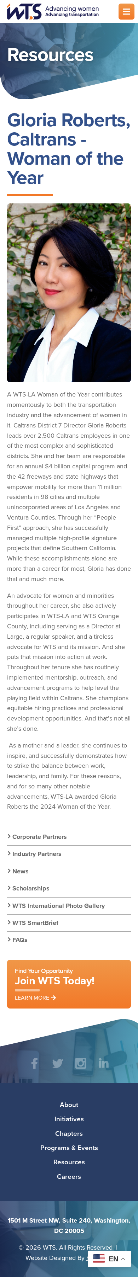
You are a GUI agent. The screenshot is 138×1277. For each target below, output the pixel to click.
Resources (69, 1162)
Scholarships (31, 888)
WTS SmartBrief (35, 922)
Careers (69, 1176)
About (69, 1105)
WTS (58, 12)
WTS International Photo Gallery (58, 905)
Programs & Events (69, 1148)
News (20, 871)
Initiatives (69, 1119)
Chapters (69, 1133)
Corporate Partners (39, 836)
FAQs (20, 940)
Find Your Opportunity (54, 983)
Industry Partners (37, 853)
